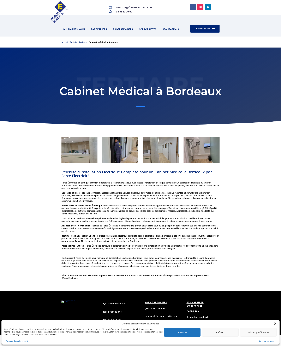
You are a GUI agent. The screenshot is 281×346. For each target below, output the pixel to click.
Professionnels (123, 29)
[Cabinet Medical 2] (79, 162)
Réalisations (170, 29)
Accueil (64, 42)
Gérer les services (266, 341)
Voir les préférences (258, 332)
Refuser (220, 332)
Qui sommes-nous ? (114, 303)
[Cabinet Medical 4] (202, 162)
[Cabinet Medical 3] (161, 162)
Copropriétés (147, 29)
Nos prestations (112, 311)
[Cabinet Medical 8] (120, 162)
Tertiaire (83, 42)
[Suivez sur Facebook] (193, 7)
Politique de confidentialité (17, 341)
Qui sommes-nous (74, 29)
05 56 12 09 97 (124, 11)
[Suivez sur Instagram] (200, 7)
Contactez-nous (205, 28)
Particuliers (99, 29)
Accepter (182, 332)
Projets (73, 42)
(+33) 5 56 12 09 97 (155, 308)
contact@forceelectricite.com (135, 7)
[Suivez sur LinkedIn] (208, 7)
